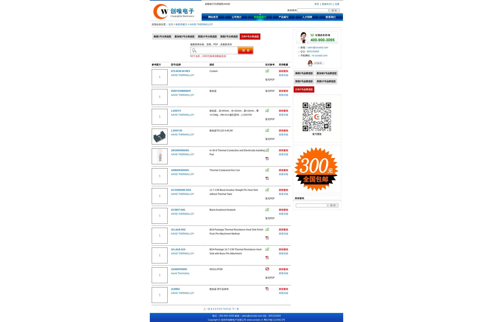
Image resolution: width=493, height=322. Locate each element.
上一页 (206, 309)
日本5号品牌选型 (304, 89)
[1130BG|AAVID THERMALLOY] (160, 302)
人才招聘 (307, 17)
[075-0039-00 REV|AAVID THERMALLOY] (160, 84)
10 (229, 309)
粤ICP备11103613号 (274, 320)
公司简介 (237, 17)
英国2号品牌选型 (304, 81)
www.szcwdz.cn (255, 320)
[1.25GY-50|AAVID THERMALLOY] (160, 143)
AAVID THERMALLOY (201, 24)
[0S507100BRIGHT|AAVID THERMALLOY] (160, 104)
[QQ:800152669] (317, 67)
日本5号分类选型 (250, 36)
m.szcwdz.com (319, 55)
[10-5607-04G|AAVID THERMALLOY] (160, 223)
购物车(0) (327, 4)
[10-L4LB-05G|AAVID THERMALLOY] (160, 242)
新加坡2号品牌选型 (327, 73)
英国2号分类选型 (229, 36)
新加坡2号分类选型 (185, 36)
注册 (337, 4)
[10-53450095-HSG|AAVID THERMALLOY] (160, 203)
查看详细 (283, 75)
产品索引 (284, 17)
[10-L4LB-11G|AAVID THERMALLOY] (160, 262)
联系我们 (331, 17)
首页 (171, 24)
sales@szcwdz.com (318, 47)
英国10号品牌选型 (326, 81)
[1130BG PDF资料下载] (266, 289)
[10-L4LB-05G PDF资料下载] (266, 238)
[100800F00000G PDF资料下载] (266, 179)
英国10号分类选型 (207, 36)
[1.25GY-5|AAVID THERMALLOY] (160, 124)
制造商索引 (260, 17)
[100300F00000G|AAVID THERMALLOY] (160, 163)
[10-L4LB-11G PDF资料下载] (266, 258)
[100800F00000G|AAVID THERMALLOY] (160, 183)
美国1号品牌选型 (304, 73)
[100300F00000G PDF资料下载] (266, 159)
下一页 (235, 309)
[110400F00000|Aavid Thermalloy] (160, 282)
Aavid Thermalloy (180, 273)
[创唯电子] (174, 18)
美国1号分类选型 (162, 36)
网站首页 (213, 17)
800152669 (313, 51)
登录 (316, 4)
